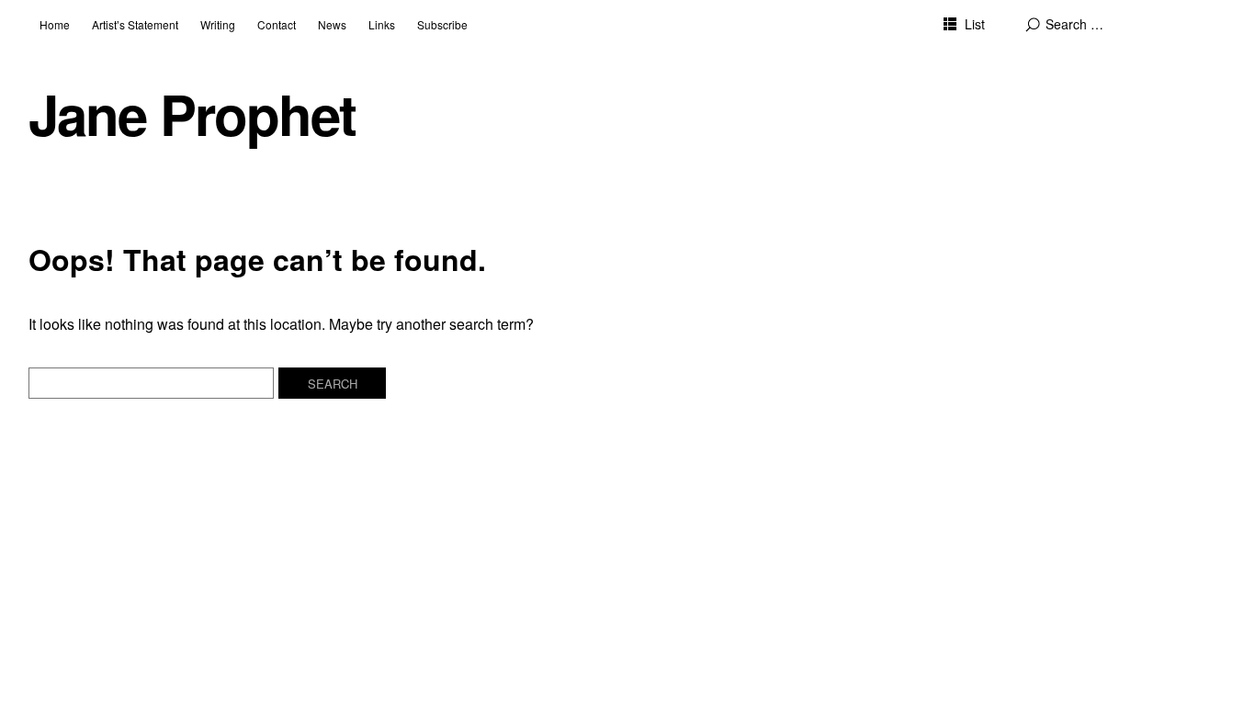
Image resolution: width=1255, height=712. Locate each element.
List (975, 24)
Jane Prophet (192, 113)
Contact (276, 24)
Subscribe (442, 24)
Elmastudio (468, 649)
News (332, 24)
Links (381, 24)
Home (55, 24)
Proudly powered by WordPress (247, 649)
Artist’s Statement (135, 24)
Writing (217, 24)
